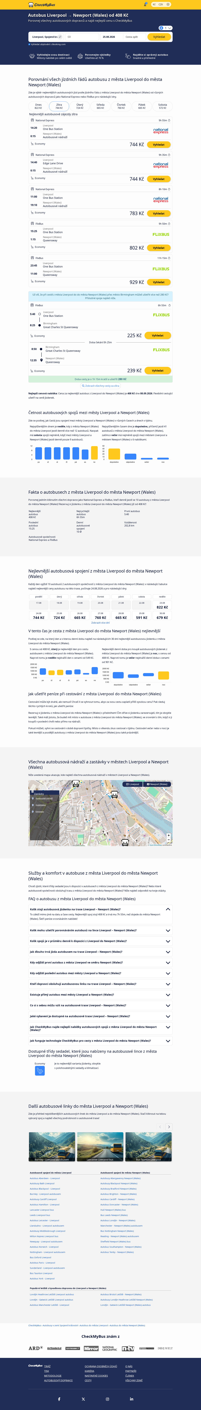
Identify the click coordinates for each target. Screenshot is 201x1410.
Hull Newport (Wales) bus (113, 1209)
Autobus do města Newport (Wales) (127, 1325)
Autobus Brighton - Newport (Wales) (118, 1194)
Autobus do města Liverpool (94, 1325)
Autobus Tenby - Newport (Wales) (117, 1252)
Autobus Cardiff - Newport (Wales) (117, 1199)
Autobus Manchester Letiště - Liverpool (49, 1305)
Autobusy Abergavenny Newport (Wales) (120, 1178)
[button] (114, 794)
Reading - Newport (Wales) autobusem (119, 1236)
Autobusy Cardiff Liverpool (43, 1199)
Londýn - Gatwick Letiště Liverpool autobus (51, 1299)
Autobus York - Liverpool (42, 1278)
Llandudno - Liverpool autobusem (47, 1225)
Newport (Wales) (158, 784)
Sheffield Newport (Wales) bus (115, 1241)
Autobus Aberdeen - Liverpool (45, 1178)
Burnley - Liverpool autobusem (45, 1194)
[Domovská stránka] (41, 4)
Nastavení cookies (96, 1375)
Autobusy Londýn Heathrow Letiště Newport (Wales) (126, 1299)
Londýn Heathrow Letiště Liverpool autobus (52, 1294)
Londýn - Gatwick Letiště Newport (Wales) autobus (125, 1305)
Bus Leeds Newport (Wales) (114, 1215)
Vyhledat (159, 144)
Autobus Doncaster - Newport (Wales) (119, 1204)
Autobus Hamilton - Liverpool (44, 1204)
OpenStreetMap (155, 845)
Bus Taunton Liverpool (41, 1273)
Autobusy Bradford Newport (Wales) (118, 1188)
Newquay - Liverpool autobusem (46, 1241)
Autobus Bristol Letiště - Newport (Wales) (120, 1294)
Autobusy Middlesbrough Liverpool (47, 1231)
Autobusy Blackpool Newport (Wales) (118, 1183)
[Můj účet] (144, 4)
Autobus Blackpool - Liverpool (45, 1188)
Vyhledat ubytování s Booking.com (48, 44)
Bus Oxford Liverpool (40, 1257)
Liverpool (134, 784)
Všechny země (134, 1380)
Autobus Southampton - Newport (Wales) (120, 1246)
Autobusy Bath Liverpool (42, 1183)
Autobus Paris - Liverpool (42, 1262)
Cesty (88, 1380)
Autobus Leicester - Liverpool (44, 1220)
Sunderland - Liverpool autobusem (47, 1268)
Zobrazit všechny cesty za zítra (102, 385)
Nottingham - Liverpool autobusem (47, 1252)
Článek (129, 1375)
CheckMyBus (34, 1325)
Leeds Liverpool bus (40, 1215)
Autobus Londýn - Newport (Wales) (117, 1220)
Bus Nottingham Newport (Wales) (117, 1231)
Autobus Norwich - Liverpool (44, 1246)
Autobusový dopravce (58, 1380)
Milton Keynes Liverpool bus (44, 1236)
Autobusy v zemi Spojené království (60, 1325)
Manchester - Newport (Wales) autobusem (121, 1225)
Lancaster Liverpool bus (42, 1209)
